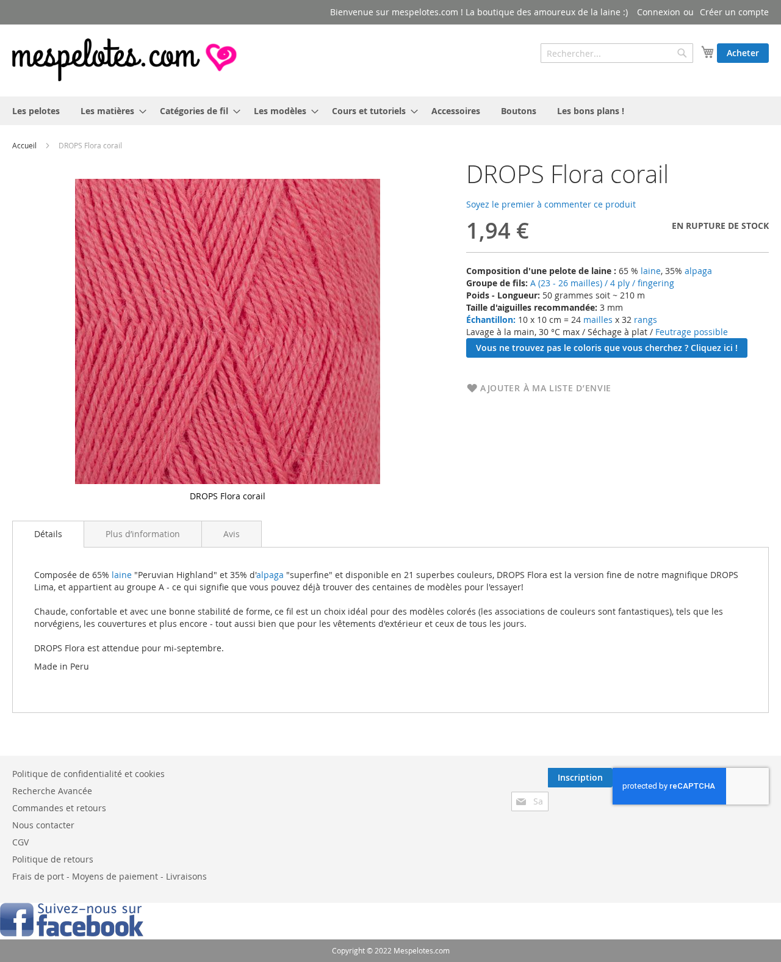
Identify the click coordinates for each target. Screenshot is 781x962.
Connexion (658, 12)
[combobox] (617, 53)
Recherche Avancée (52, 791)
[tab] (48, 534)
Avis (231, 534)
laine (649, 271)
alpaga (698, 271)
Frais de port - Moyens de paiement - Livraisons (109, 876)
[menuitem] (36, 110)
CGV (20, 842)
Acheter (743, 53)
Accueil (24, 145)
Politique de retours (52, 859)
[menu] (390, 110)
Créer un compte (734, 12)
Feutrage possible (691, 332)
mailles (597, 319)
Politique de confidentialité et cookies (88, 773)
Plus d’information (143, 534)
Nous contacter (43, 825)
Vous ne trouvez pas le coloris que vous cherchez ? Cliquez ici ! (607, 347)
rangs (644, 319)
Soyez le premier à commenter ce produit (551, 204)
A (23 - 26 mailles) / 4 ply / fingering (602, 283)
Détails (48, 534)
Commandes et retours (59, 808)
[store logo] (125, 59)
